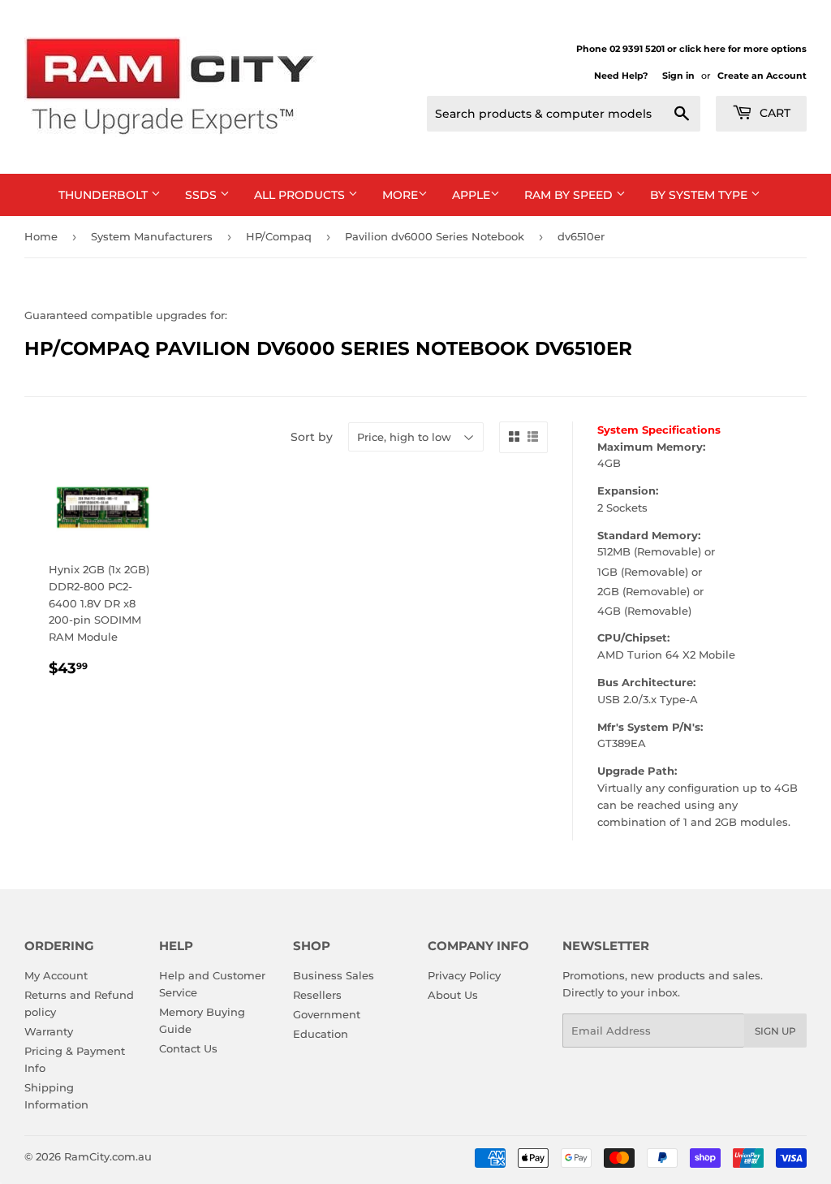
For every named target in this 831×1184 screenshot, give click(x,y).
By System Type (700, 195)
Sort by (312, 437)
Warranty (48, 1031)
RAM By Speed (570, 195)
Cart (773, 113)
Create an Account (762, 75)
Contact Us (188, 1048)
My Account (56, 975)
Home (41, 236)
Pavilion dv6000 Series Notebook (434, 236)
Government (326, 1014)
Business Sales (333, 975)
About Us (453, 994)
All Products (301, 195)
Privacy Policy (464, 975)
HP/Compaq (279, 236)
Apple (471, 195)
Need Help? (621, 75)
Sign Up (775, 1031)
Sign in (678, 75)
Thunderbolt (104, 195)
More (400, 195)
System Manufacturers (152, 236)
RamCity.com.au (108, 1156)
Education (320, 1033)
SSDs (202, 195)
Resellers (317, 994)
